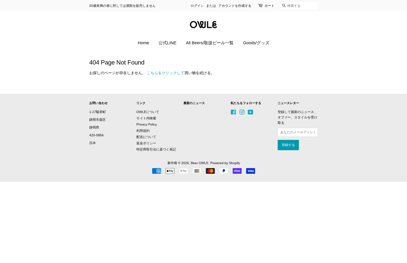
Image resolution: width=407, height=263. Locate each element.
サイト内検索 (146, 118)
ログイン (197, 6)
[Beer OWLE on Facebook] (233, 113)
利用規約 (143, 131)
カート (269, 6)
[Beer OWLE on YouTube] (250, 113)
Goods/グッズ (256, 42)
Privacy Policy (146, 124)
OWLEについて (147, 112)
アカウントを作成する (234, 6)
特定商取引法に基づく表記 (156, 149)
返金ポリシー (146, 143)
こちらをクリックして (165, 73)
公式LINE (167, 42)
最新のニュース (194, 103)
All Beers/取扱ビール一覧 (210, 42)
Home (143, 42)
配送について (146, 137)
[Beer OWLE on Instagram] (241, 113)
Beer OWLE (199, 163)
